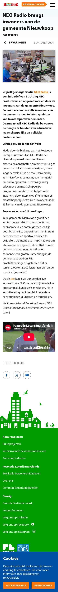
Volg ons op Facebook (16, 524)
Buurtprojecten (12, 444)
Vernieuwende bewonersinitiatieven (24, 451)
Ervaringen (17, 42)
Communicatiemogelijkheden (20, 488)
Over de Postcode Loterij (17, 503)
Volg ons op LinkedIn (15, 517)
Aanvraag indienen (14, 458)
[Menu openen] (52, 6)
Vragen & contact (13, 510)
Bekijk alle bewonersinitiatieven (21, 473)
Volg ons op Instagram (16, 531)
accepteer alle (16, 585)
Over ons (8, 480)
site (12, 278)
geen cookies (43, 585)
